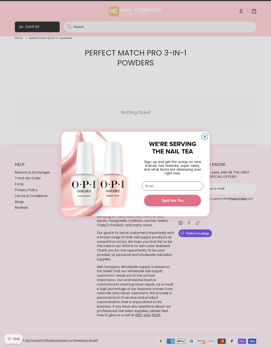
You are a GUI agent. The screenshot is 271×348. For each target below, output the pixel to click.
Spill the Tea (172, 200)
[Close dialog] (205, 136)
